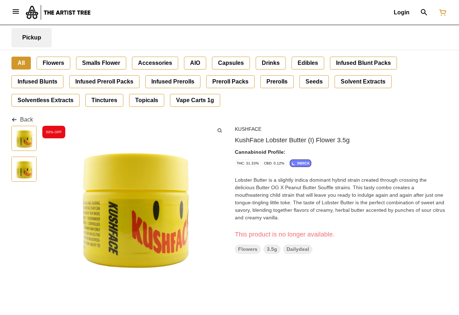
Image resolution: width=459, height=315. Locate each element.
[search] (219, 130)
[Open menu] (15, 11)
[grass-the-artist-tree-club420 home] (58, 12)
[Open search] (424, 12)
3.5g (272, 249)
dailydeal (298, 249)
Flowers (247, 249)
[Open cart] (441, 12)
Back (26, 119)
